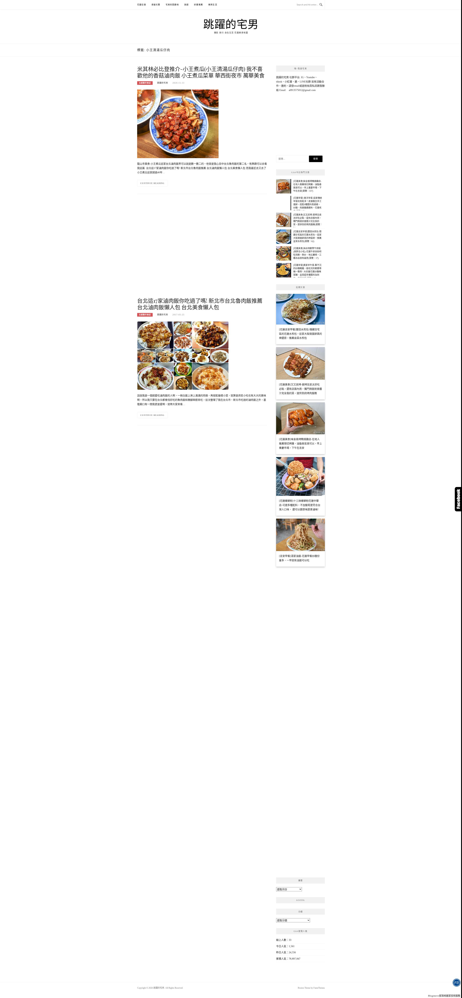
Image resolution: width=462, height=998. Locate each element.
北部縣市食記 (145, 83)
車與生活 (212, 5)
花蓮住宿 (141, 5)
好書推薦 (198, 5)
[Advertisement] (202, 248)
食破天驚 (155, 5)
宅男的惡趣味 (172, 5)
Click (458, 499)
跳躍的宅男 (231, 23)
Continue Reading (152, 183)
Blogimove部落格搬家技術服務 (444, 995)
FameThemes (319, 988)
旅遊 (186, 5)
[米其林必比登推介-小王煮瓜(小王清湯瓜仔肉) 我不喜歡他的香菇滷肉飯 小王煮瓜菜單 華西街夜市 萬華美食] (178, 123)
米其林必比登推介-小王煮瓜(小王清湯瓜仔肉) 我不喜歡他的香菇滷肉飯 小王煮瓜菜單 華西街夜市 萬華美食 (201, 72)
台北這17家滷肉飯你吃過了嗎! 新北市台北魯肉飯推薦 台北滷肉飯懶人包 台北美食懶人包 (199, 304)
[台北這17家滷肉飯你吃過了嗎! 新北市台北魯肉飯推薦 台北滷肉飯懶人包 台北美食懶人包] (183, 355)
